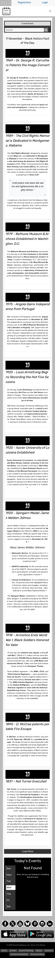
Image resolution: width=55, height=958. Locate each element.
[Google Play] (41, 933)
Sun (9, 868)
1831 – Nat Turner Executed (26, 781)
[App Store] (14, 933)
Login (45, 2)
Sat (8, 906)
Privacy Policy (37, 954)
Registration (24, 2)
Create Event (27, 23)
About (39, 951)
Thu (9, 893)
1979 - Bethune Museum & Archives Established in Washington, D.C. (27, 239)
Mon (9, 874)
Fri (8, 900)
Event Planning (26, 951)
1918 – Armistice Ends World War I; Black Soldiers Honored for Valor (27, 640)
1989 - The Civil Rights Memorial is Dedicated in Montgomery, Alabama (28, 140)
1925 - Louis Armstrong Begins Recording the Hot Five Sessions (27, 377)
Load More (27, 851)
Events (13, 951)
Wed (9, 887)
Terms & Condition (19, 954)
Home (4, 951)
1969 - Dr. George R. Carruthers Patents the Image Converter (27, 65)
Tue (9, 881)
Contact (49, 951)
